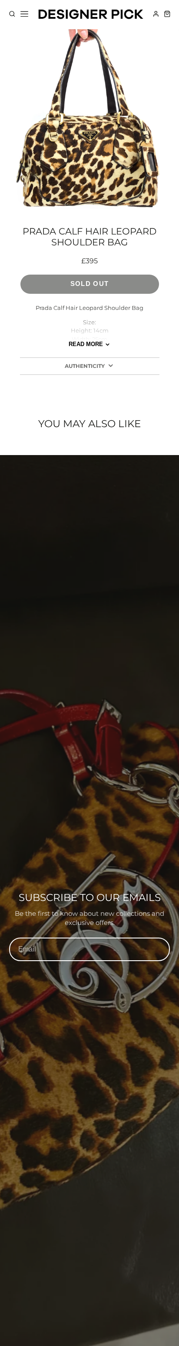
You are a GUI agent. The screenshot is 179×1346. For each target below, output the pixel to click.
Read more (86, 344)
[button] (48, 200)
